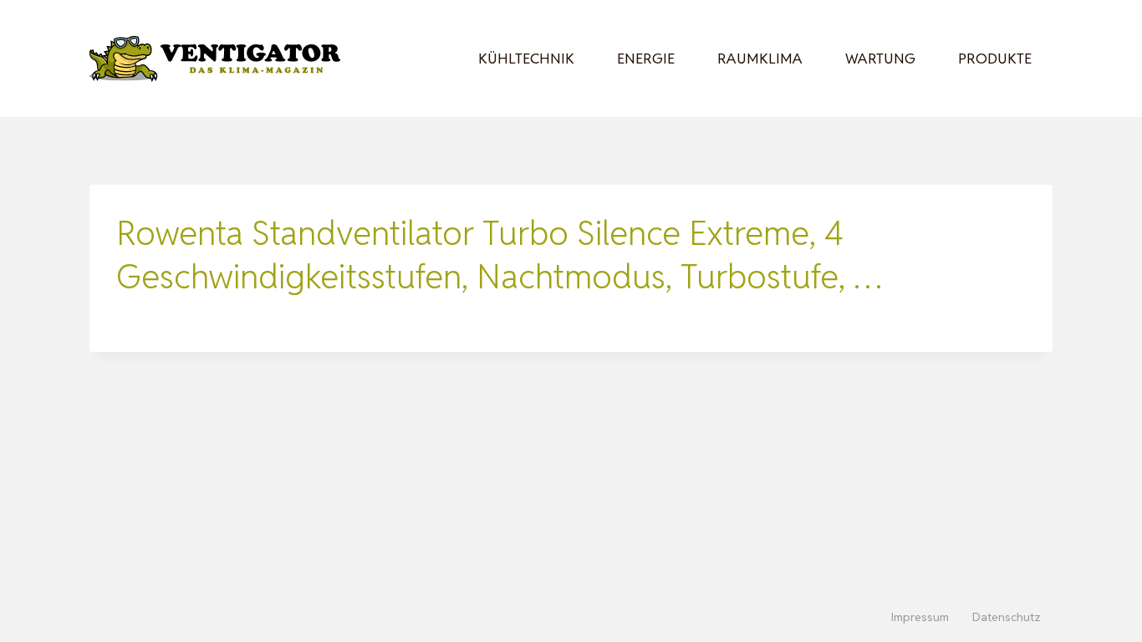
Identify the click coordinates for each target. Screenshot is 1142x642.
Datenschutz (1006, 616)
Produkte (995, 58)
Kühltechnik (526, 58)
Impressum (920, 616)
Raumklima (760, 58)
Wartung (880, 58)
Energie (646, 58)
